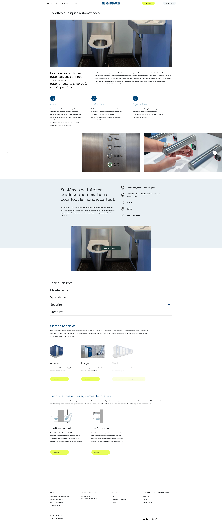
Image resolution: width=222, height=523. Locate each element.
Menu (48, 3)
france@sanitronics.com (89, 498)
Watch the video (109, 248)
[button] (220, 152)
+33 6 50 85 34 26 (86, 496)
